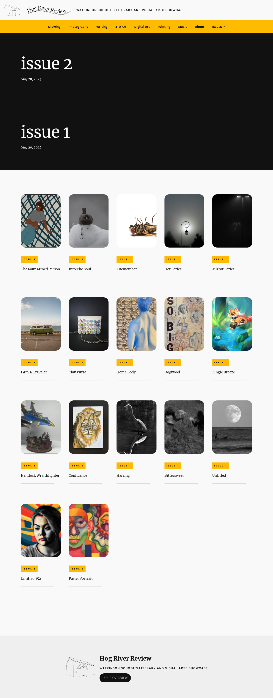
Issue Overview (115, 678)
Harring (123, 475)
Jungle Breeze (223, 372)
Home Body (126, 372)
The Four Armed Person (40, 269)
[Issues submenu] (224, 27)
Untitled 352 (31, 579)
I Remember (127, 269)
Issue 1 (29, 259)
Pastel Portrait (81, 579)
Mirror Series (223, 269)
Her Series (172, 269)
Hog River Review (125, 658)
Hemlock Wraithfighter (40, 475)
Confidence (78, 475)
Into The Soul (80, 269)
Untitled (219, 475)
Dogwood (172, 372)
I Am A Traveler (34, 372)
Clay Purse (77, 372)
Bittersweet (174, 475)
